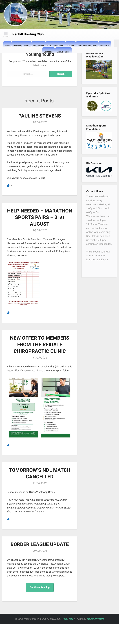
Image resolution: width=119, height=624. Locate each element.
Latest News (38, 45)
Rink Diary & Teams (21, 45)
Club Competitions (55, 45)
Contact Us (48, 52)
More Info (104, 45)
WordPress (67, 618)
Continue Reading (40, 587)
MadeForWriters (95, 618)
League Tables (63, 52)
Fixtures (70, 45)
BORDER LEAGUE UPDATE (40, 544)
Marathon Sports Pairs (87, 45)
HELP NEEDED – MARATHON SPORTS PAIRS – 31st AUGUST (39, 217)
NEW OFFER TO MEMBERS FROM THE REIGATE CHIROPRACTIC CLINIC (39, 344)
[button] (101, 52)
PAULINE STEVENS (39, 116)
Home (7, 45)
